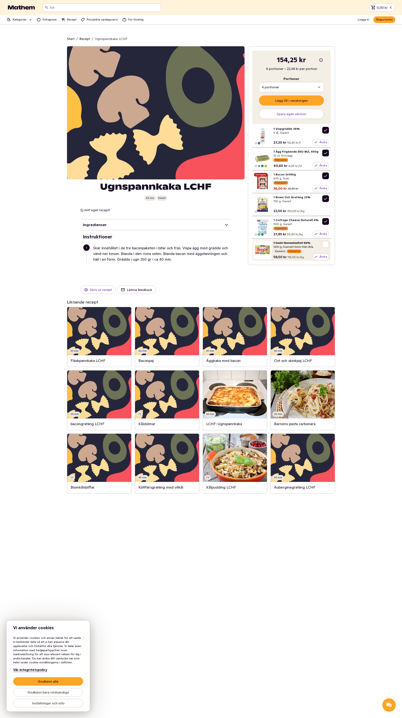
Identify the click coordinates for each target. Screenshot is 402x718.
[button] (157, 253)
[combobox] (104, 8)
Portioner (291, 79)
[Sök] (47, 7)
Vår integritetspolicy (30, 670)
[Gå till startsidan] (21, 7)
